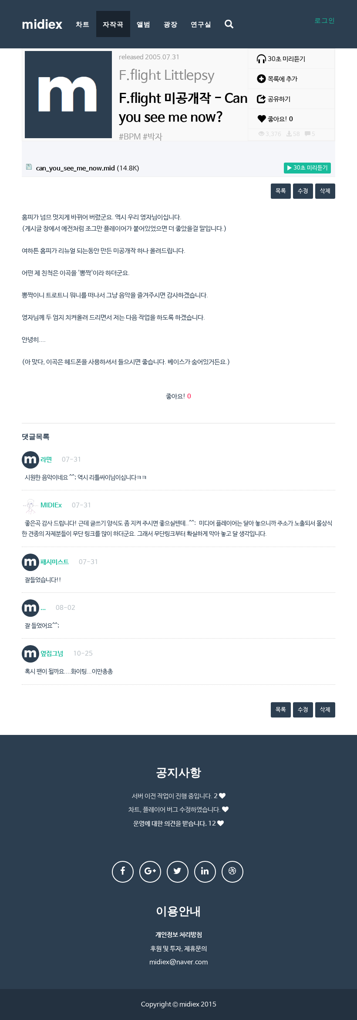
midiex (42, 23)
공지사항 (178, 772)
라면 (45, 459)
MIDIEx (50, 505)
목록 (281, 191)
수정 (303, 191)
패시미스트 (54, 562)
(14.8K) (88, 168)
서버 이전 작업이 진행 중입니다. (175, 796)
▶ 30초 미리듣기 (307, 168)
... (42, 608)
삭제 (325, 191)
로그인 (324, 19)
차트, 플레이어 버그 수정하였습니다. (174, 809)
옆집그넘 (51, 653)
